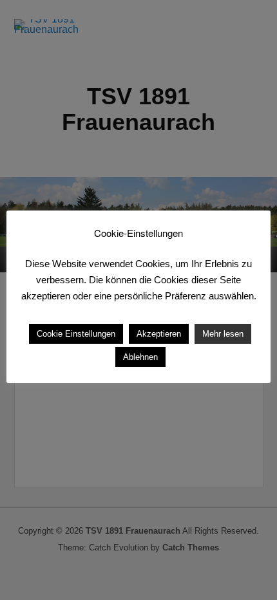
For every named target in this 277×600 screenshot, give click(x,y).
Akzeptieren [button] (159, 334)
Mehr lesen (223, 334)
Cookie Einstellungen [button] (76, 334)
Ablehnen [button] (140, 357)
